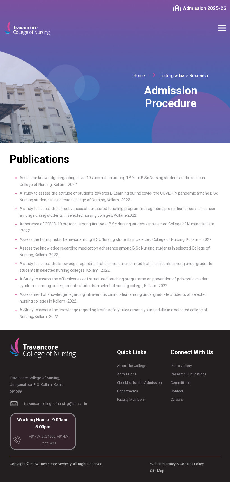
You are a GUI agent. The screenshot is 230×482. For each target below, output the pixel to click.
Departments (127, 391)
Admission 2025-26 (204, 8)
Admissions (127, 374)
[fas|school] (178, 8)
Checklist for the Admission (139, 382)
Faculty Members (131, 399)
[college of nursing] (27, 28)
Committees (180, 382)
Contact (177, 391)
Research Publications (188, 374)
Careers (177, 399)
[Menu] (222, 28)
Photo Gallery (181, 366)
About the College (131, 366)
